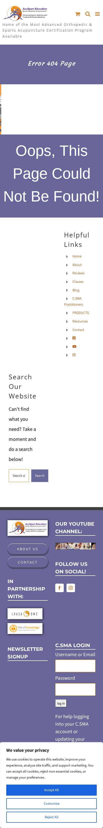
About (77, 264)
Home (77, 256)
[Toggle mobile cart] (77, 14)
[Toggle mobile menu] (97, 14)
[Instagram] (70, 588)
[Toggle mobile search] (87, 14)
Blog (75, 290)
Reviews (78, 273)
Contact (78, 329)
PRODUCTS (80, 312)
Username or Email (75, 654)
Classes (78, 281)
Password (65, 678)
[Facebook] (59, 588)
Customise (52, 803)
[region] (51, 785)
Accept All (51, 790)
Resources (80, 321)
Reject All (51, 817)
